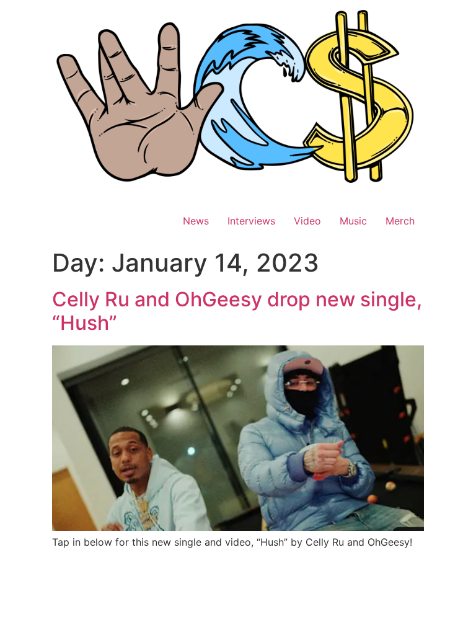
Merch (400, 221)
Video (307, 221)
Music (353, 221)
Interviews (251, 221)
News (196, 221)
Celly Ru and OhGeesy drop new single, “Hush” (237, 311)
